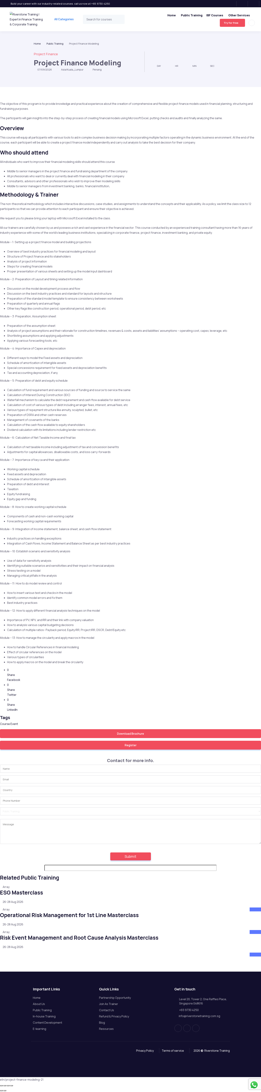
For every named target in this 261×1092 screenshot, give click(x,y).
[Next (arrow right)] (4, 1090)
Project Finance (46, 54)
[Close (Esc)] (11, 1085)
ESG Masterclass (21, 892)
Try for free (231, 23)
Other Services (239, 15)
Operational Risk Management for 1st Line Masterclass (69, 915)
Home (171, 15)
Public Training (191, 15)
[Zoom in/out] (1, 1085)
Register (131, 745)
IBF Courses (214, 15)
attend (254, 909)
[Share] (8, 1085)
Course (5, 724)
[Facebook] (231, 3)
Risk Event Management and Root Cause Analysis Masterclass (79, 937)
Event (14, 724)
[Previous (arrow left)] (1, 1090)
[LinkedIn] (254, 3)
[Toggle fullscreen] (4, 1085)
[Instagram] (243, 3)
